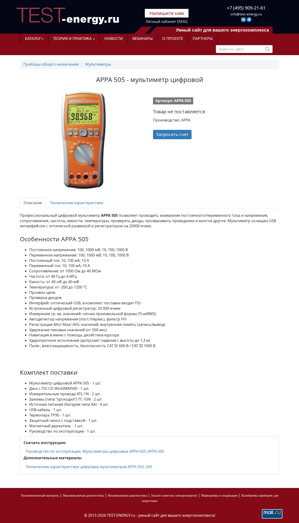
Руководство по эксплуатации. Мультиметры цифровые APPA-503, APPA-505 (95, 451)
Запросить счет (172, 134)
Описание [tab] (33, 202)
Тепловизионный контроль (40, 495)
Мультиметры (98, 64)
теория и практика (73, 38)
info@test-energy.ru (246, 14)
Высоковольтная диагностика (83, 495)
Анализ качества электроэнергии (174, 495)
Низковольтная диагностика (127, 495)
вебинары (142, 38)
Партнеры (203, 38)
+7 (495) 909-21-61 (246, 8)
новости (113, 38)
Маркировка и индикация (219, 495)
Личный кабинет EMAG (167, 21)
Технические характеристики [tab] (76, 202)
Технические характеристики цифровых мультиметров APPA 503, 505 (89, 466)
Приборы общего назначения (51, 64)
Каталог (33, 38)
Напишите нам (167, 13)
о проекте (172, 38)
